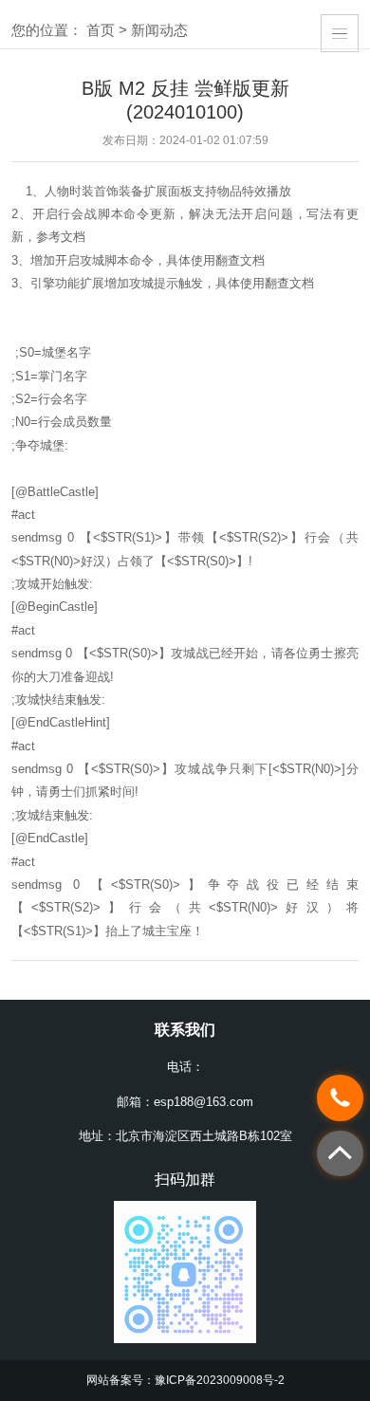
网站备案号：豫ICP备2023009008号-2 (185, 1380)
